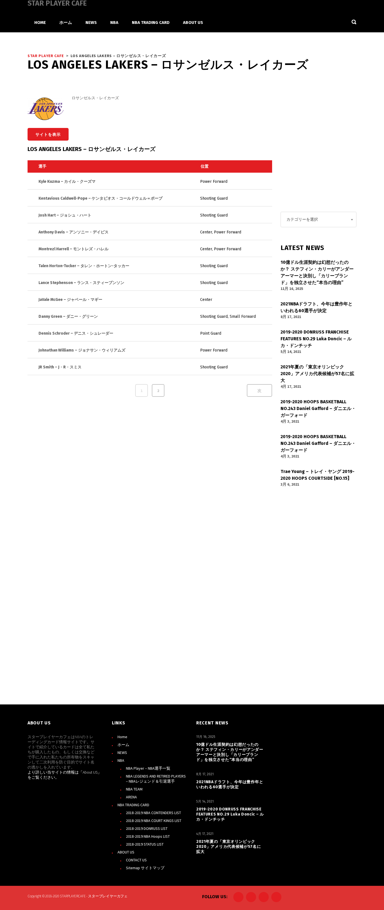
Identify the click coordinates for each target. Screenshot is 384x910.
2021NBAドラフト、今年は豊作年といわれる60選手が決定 (229, 784)
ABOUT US (126, 852)
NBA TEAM (134, 789)
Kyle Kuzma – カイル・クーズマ (67, 181)
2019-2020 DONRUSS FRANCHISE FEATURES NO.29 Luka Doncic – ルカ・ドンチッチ (230, 814)
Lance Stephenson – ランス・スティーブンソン (81, 282)
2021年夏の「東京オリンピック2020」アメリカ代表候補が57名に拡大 (228, 846)
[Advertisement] (323, 158)
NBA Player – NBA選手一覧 (148, 768)
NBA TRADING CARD (133, 804)
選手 (42, 166)
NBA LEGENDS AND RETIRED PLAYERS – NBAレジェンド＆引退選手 (156, 779)
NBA (121, 760)
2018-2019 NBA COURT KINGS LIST (153, 820)
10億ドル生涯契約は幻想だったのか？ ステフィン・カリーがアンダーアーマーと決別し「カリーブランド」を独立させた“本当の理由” (229, 752)
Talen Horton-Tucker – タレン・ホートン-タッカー (84, 265)
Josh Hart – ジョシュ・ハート (65, 215)
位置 (205, 166)
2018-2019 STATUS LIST (145, 844)
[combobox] (318, 219)
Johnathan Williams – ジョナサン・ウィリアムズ (82, 350)
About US (90, 772)
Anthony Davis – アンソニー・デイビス (74, 232)
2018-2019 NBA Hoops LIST (148, 836)
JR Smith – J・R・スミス (60, 367)
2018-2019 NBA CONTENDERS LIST (153, 812)
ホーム (123, 744)
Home (122, 736)
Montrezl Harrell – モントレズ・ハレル (74, 249)
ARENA (131, 796)
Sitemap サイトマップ (145, 867)
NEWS (122, 752)
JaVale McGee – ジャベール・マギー (70, 299)
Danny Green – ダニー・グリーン (68, 316)
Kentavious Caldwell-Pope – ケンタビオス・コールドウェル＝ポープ (100, 198)
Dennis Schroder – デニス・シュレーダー (76, 333)
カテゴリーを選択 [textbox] (302, 219)
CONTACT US (136, 859)
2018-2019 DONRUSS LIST (147, 828)
